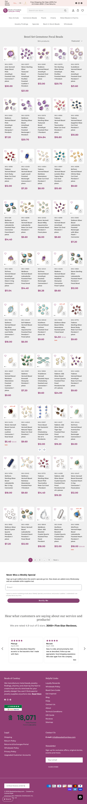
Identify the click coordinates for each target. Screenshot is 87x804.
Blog (48, 697)
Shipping (8, 737)
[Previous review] (2, 648)
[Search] (65, 10)
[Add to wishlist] (5, 49)
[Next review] (84, 648)
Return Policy (10, 741)
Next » (56, 560)
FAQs (48, 701)
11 (49, 560)
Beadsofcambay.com (16, 791)
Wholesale (68, 24)
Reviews (49, 719)
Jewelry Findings (21, 24)
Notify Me (43, 600)
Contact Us (50, 704)
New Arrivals (14, 18)
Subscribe (53, 767)
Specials (35, 24)
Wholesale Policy (53, 687)
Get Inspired (51, 694)
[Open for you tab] (80, 797)
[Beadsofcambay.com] (12, 10)
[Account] (72, 10)
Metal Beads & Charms (69, 18)
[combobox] (48, 10)
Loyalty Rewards (53, 683)
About (48, 708)
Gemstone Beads (30, 18)
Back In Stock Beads (51, 24)
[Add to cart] (14, 57)
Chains (53, 18)
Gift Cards (50, 715)
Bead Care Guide (53, 690)
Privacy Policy (10, 752)
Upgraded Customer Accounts (17, 755)
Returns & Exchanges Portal (16, 744)
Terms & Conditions (54, 712)
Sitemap (49, 722)
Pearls (43, 18)
